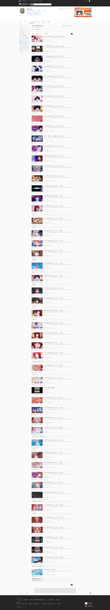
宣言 (44, 599)
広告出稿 (49, 603)
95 (38, 10)
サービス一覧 (19, 599)
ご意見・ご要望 (24, 603)
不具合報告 (30, 603)
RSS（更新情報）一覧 (26, 599)
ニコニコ (24, 4)
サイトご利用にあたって (51, 599)
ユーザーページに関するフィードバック (27, 593)
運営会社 (57, 599)
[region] (24, 39)
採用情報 (59, 603)
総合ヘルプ (18, 603)
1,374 (43, 10)
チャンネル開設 (43, 603)
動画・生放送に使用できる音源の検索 (36, 599)
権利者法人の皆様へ (36, 603)
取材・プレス (54, 603)
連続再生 (47, 33)
